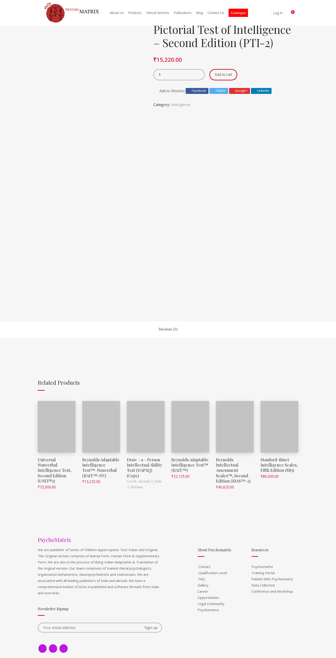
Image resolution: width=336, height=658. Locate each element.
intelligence (180, 104)
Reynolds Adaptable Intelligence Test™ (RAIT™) (190, 465)
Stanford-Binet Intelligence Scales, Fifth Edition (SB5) (279, 465)
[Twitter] (53, 648)
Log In (278, 13)
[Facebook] (42, 648)
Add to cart (223, 75)
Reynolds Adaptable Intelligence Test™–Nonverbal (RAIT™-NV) (101, 467)
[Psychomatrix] (72, 12)
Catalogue (238, 13)
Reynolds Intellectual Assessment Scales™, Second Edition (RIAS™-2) (233, 470)
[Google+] (63, 648)
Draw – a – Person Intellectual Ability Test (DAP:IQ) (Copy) (144, 467)
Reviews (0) (168, 329)
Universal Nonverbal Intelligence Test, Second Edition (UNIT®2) (54, 470)
